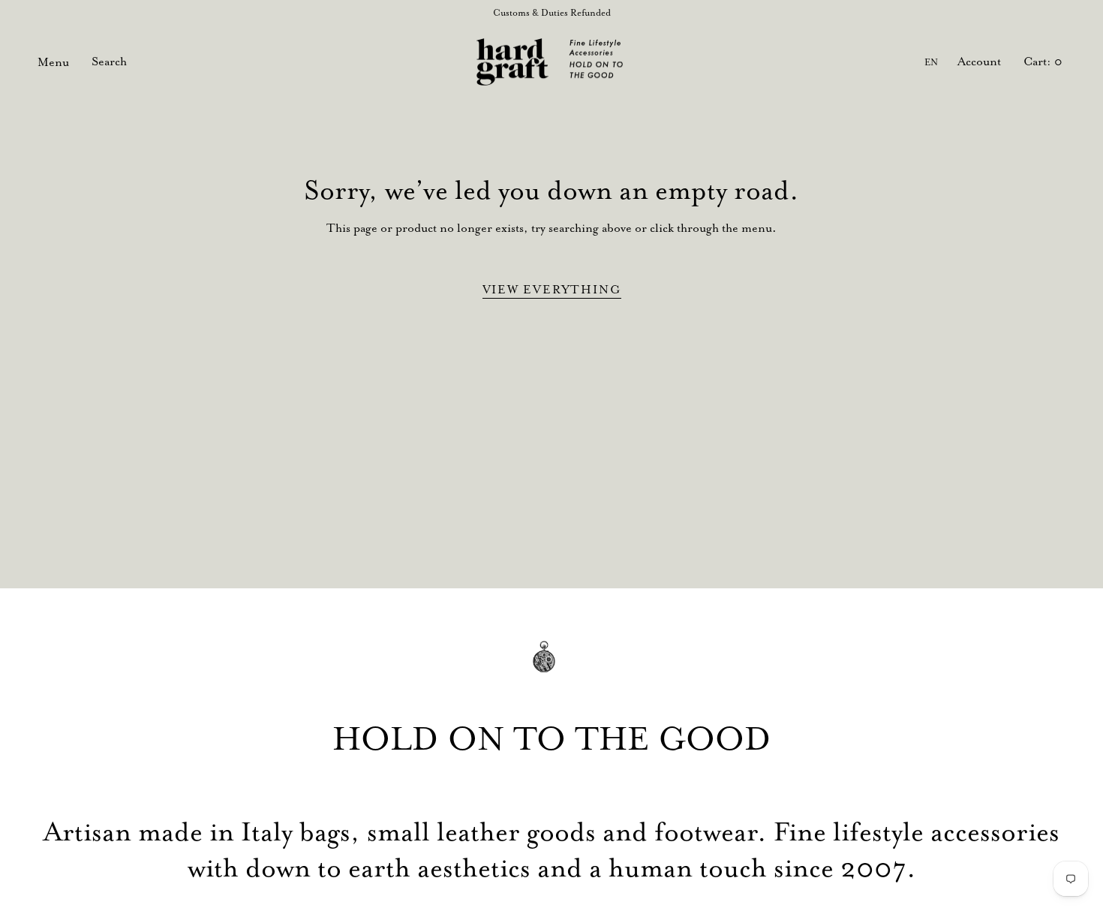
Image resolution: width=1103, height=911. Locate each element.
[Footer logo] (551, 667)
